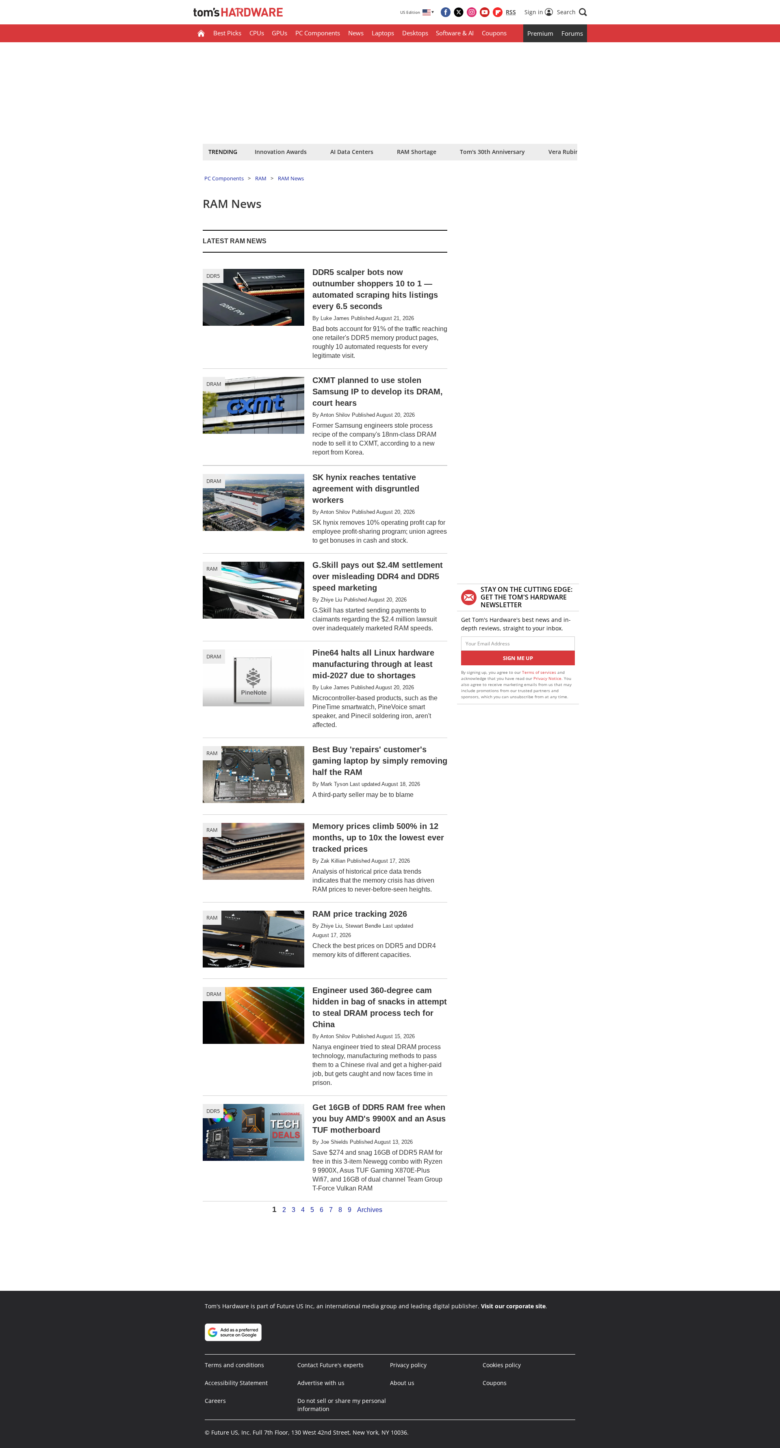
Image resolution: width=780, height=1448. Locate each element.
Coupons (494, 33)
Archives (369, 1210)
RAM (260, 178)
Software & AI (455, 33)
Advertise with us (320, 1383)
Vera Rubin (563, 152)
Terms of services (539, 672)
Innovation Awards (281, 152)
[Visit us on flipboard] (498, 12)
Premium (540, 33)
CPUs (256, 33)
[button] (572, 12)
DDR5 (213, 275)
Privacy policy (408, 1365)
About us (402, 1383)
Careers (215, 1401)
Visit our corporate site (513, 1306)
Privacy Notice (547, 678)
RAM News (291, 178)
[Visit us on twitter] (459, 12)
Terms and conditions (234, 1365)
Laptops (383, 33)
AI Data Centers (351, 152)
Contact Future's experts (330, 1365)
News (356, 33)
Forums (572, 33)
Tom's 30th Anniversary (492, 152)
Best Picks (227, 33)
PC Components (317, 33)
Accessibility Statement (236, 1383)
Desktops (415, 33)
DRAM (213, 383)
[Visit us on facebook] (446, 12)
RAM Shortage (416, 152)
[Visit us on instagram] (472, 12)
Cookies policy (502, 1365)
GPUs (279, 33)
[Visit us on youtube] (485, 12)
